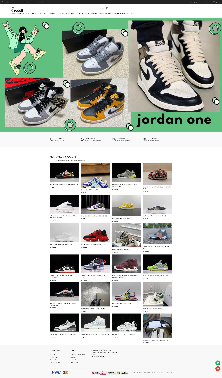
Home (14, 13)
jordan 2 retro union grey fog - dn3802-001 (95, 334)
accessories (119, 13)
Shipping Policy (75, 362)
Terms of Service (55, 362)
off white (81, 13)
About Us (52, 354)
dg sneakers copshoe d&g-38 (121, 303)
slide (101, 13)
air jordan (21, 13)
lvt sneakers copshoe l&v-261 (122, 218)
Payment (73, 357)
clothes (108, 13)
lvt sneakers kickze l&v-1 (89, 190)
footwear (92, 13)
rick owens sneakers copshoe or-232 (93, 308)
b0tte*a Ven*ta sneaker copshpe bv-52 (155, 340)
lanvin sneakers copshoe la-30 (122, 249)
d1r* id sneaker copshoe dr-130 (153, 308)
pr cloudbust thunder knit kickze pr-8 (93, 244)
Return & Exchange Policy (78, 354)
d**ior (42, 13)
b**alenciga (32, 13)
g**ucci (51, 13)
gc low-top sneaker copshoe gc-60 (154, 216)
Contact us (7, 2)
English (217, 2)
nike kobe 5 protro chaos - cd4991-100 (94, 216)
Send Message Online (98, 356)
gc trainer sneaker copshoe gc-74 (61, 244)
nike (64, 13)
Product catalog (54, 357)
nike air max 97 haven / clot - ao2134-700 (157, 275)
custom (129, 13)
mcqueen (72, 13)
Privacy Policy (74, 360)
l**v (58, 13)
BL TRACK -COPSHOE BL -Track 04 (123, 334)
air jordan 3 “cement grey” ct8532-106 (62, 334)
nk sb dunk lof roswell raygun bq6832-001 (64, 184)
